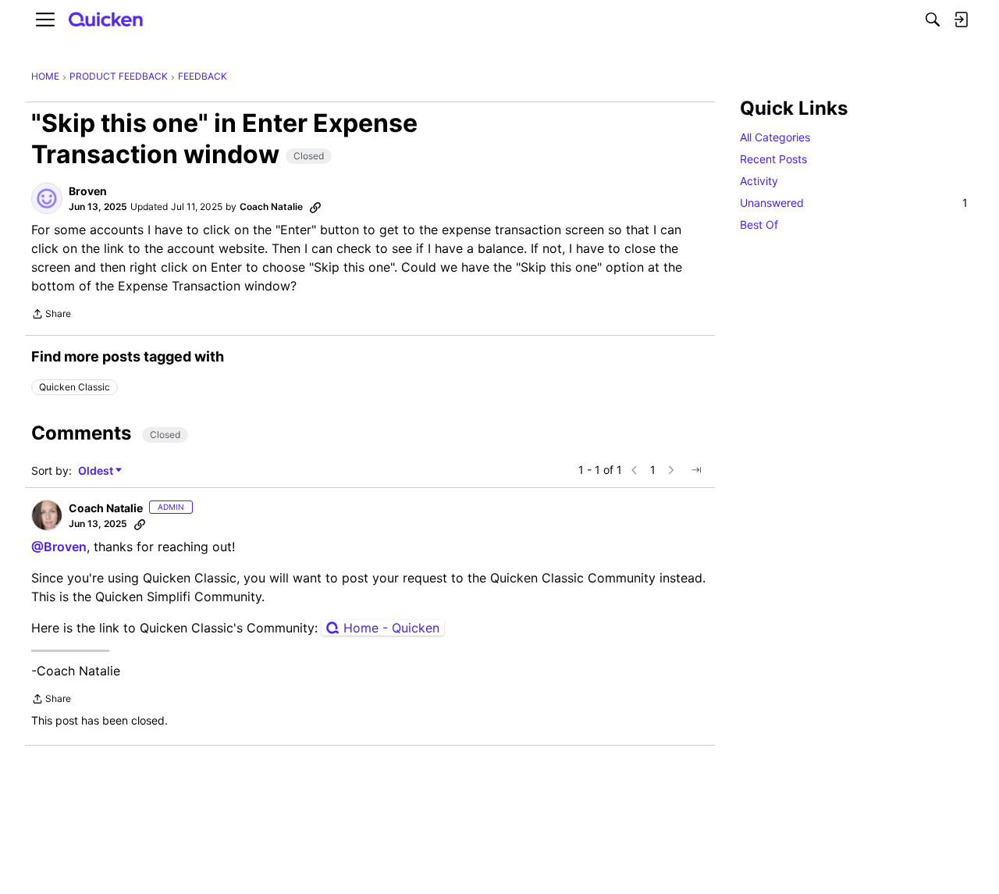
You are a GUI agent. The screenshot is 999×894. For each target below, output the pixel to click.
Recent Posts (773, 159)
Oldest (97, 471)
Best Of (759, 224)
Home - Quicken (391, 628)
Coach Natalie (271, 206)
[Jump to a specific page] (696, 470)
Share (51, 315)
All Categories (775, 137)
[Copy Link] (315, 207)
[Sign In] (961, 19)
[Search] (933, 19)
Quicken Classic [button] (74, 387)
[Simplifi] (106, 20)
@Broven (59, 546)
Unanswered (854, 202)
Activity (759, 180)
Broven (88, 191)
